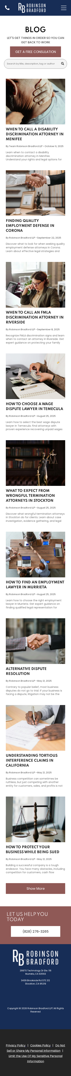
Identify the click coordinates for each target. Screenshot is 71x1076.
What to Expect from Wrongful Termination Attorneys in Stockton (30, 496)
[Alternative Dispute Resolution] (35, 641)
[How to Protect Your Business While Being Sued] (35, 819)
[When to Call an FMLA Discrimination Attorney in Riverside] (35, 285)
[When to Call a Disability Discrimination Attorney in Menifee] (35, 101)
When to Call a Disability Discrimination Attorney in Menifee (35, 134)
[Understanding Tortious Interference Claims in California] (35, 728)
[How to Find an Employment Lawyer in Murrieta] (35, 554)
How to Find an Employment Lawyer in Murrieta (35, 585)
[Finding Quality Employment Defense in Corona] (35, 193)
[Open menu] (63, 8)
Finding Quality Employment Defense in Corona (30, 226)
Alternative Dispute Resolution (26, 671)
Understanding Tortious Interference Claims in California (32, 761)
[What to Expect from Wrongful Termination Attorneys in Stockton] (35, 463)
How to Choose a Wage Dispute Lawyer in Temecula (34, 406)
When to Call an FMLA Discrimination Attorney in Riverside (35, 317)
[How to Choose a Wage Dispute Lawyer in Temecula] (35, 376)
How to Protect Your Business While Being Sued (32, 849)
